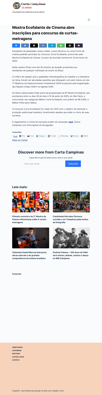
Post (15, 136)
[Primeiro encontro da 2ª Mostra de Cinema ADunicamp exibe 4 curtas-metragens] (30, 202)
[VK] (43, 45)
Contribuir (16, 350)
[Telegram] (52, 45)
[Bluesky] (16, 45)
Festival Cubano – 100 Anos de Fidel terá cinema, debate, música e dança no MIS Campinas (70, 255)
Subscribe (73, 163)
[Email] (79, 45)
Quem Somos (17, 347)
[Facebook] (25, 45)
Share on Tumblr (20, 140)
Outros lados (18, 357)
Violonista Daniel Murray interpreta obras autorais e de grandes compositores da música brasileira (29, 255)
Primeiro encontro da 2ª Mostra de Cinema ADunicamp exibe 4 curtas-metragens (29, 219)
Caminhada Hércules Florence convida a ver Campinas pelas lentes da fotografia (70, 219)
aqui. (71, 122)
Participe (16, 354)
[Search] (89, 20)
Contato (16, 360)
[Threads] (70, 45)
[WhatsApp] (61, 45)
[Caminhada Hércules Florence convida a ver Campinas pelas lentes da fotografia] (71, 202)
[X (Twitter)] (34, 45)
